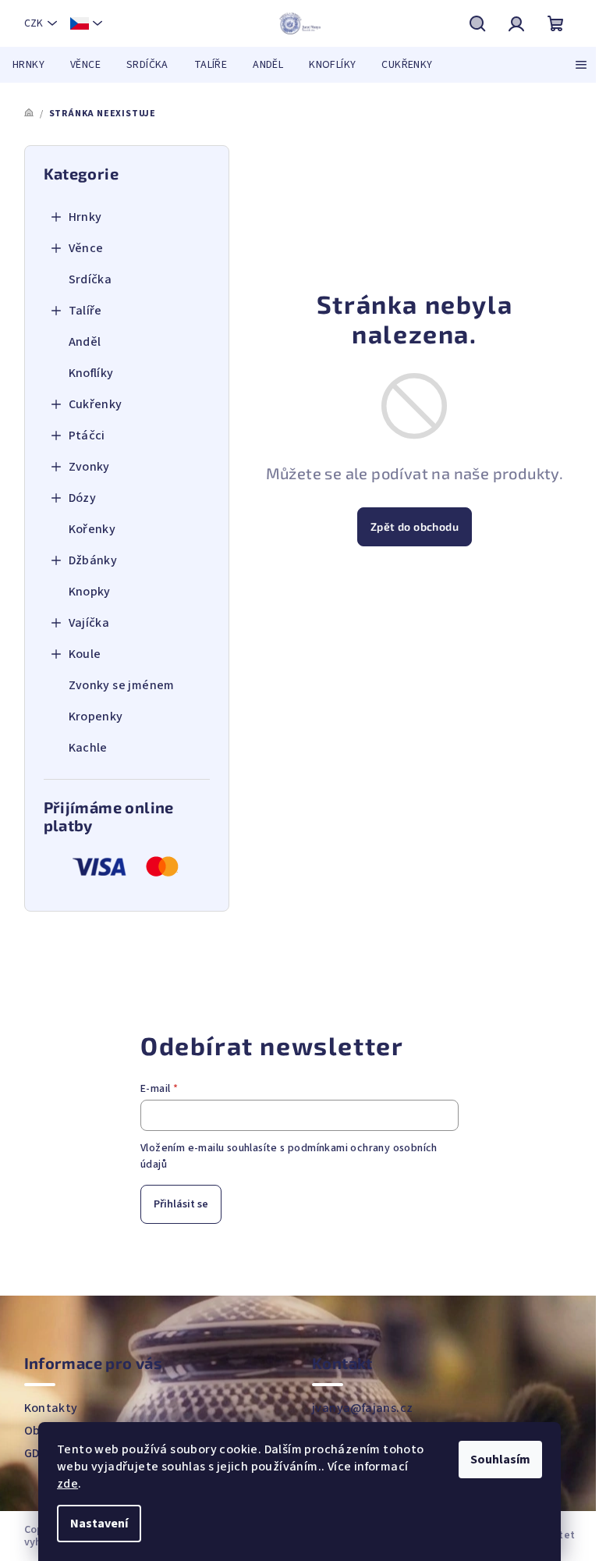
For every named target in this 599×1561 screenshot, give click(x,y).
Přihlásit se (181, 1204)
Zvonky (89, 466)
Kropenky (96, 716)
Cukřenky (95, 404)
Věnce (86, 248)
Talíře (85, 310)
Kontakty (51, 1408)
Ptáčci (87, 435)
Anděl (85, 341)
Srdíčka (90, 279)
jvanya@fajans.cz (362, 1408)
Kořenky (92, 529)
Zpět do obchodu (414, 526)
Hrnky (85, 217)
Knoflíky (91, 373)
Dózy (83, 498)
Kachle (88, 747)
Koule (85, 654)
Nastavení (99, 1523)
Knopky (90, 591)
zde (67, 1483)
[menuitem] (28, 65)
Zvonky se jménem (122, 685)
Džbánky (93, 560)
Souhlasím (500, 1459)
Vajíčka (89, 622)
